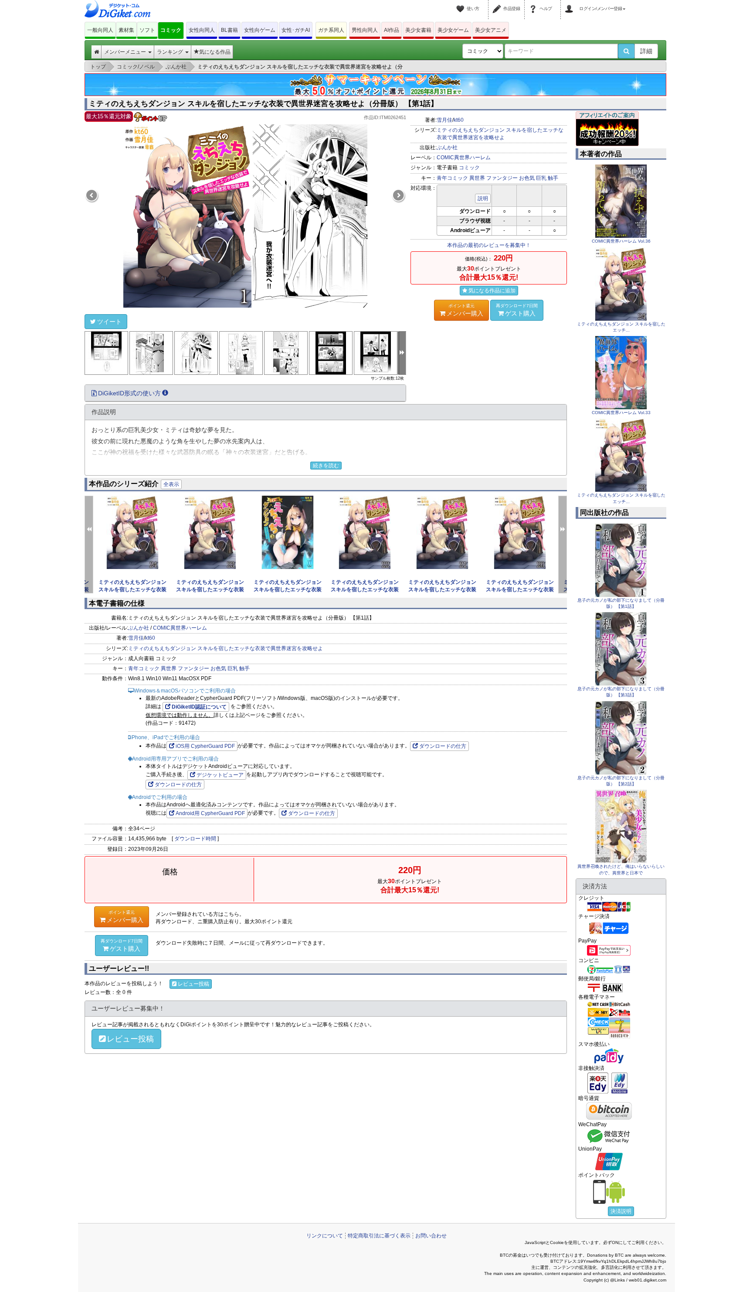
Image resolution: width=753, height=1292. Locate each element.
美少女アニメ (490, 30)
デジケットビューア (220, 775)
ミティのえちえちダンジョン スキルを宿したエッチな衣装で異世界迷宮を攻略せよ (225, 648)
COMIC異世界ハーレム (464, 157)
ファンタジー (502, 178)
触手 (553, 178)
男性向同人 (365, 30)
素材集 (126, 30)
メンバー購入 (465, 310)
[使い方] (461, 3)
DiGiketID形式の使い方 (129, 393)
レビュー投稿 (193, 984)
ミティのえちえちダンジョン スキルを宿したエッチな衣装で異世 (132, 589)
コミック (170, 30)
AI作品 (391, 30)
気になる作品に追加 (492, 291)
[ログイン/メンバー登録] (570, 3)
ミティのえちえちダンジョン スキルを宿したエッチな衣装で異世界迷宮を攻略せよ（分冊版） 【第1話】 (263, 103)
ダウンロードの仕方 (442, 746)
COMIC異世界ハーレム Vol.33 (621, 412)
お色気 (527, 178)
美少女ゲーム (453, 30)
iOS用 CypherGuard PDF (205, 746)
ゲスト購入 (517, 310)
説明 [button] (483, 198)
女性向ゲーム (259, 30)
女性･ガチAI (296, 30)
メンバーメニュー (125, 52)
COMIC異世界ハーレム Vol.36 (621, 241)
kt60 (459, 120)
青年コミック (452, 178)
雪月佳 (444, 120)
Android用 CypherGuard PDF (210, 813)
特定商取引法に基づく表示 (379, 1236)
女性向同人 (202, 30)
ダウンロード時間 (195, 839)
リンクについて (324, 1236)
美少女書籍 (418, 30)
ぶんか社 (447, 147)
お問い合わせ (431, 1236)
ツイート (109, 321)
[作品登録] (498, 3)
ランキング (170, 52)
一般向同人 (100, 30)
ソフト (147, 30)
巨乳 (541, 178)
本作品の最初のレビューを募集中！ (489, 245)
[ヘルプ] (534, 3)
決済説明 (621, 1211)
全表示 (171, 484)
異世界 (477, 178)
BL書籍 (229, 30)
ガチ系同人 (331, 30)
